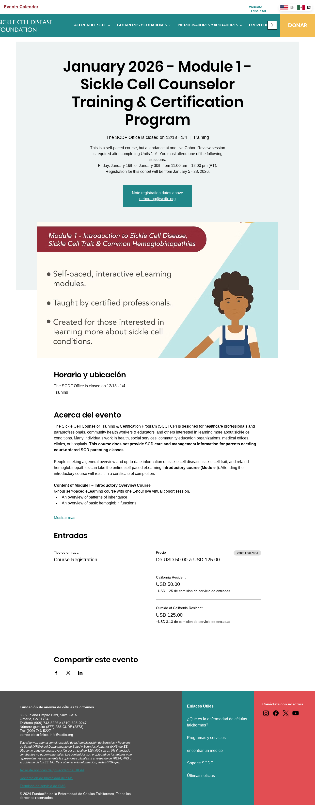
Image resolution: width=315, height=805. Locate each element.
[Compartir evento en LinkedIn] (80, 673)
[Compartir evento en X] (68, 673)
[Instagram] (266, 713)
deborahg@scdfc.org (157, 199)
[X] (285, 713)
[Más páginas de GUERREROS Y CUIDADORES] (169, 25)
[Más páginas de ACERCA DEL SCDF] (109, 25)
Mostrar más (64, 517)
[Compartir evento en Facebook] (56, 673)
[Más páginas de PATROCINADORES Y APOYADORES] (241, 25)
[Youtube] (295, 713)
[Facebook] (276, 713)
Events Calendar (21, 6)
